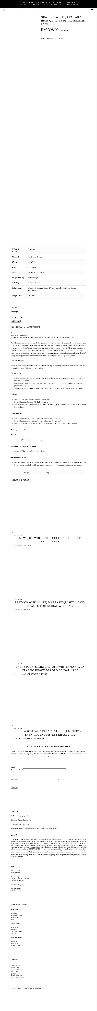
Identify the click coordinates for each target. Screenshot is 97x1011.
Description (15, 333)
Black (12, 919)
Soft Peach (14, 933)
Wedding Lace (15, 973)
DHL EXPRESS (16, 889)
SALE (13, 964)
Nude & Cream (15, 945)
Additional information (19, 335)
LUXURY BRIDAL (33, 327)
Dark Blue (14, 913)
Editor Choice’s (15, 971)
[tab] (48, 333)
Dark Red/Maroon (16, 915)
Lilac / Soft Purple (16, 931)
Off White (14, 941)
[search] (77, 10)
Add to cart (16, 321)
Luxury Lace (15, 969)
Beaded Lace (15, 967)
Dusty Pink (14, 927)
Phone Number (17, 770)
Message (14, 779)
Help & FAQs (15, 877)
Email (13, 767)
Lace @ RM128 (16, 965)
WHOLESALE (15, 873)
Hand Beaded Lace (16, 975)
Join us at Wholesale (17, 977)
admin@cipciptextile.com (24, 816)
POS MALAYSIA (16, 891)
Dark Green (14, 917)
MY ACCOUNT (16, 871)
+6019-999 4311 (23, 824)
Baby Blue (14, 929)
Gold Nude (14, 943)
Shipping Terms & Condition (20, 879)
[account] (81, 10)
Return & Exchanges (17, 880)
